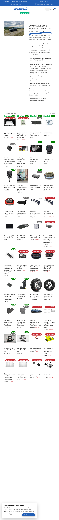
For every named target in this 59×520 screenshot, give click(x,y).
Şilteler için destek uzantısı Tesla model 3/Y (36, 159)
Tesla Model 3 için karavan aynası (35, 374)
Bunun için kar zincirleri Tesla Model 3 (34, 296)
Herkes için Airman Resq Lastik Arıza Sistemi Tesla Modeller (21, 161)
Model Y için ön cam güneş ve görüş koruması (22, 375)
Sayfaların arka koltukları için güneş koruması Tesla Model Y (22, 323)
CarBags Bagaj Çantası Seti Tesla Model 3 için (48, 187)
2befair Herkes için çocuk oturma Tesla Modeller (36, 133)
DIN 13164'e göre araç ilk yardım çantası (22, 266)
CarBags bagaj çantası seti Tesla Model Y (9, 213)
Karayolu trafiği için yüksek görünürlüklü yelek (48, 350)
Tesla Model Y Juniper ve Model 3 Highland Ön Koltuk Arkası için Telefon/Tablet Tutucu (10, 269)
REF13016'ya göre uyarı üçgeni (35, 349)
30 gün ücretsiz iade (16, 4)
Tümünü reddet (14, 515)
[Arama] (47, 9)
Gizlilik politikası (29, 511)
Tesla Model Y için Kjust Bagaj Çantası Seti (48, 266)
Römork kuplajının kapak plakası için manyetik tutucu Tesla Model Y (9, 297)
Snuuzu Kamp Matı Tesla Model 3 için (9, 349)
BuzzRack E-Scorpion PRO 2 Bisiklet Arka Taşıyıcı (22, 188)
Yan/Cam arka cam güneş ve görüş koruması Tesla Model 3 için (35, 323)
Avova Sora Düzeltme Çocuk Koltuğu (48, 159)
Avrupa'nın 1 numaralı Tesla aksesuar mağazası (16, 1)
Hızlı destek (45, 1)
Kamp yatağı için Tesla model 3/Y (35, 186)
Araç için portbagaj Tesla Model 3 (35, 213)
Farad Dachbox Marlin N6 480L (22, 236)
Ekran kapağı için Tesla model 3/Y (9, 236)
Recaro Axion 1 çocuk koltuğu (21, 295)
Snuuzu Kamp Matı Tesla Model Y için (22, 349)
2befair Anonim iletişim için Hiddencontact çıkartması (22, 134)
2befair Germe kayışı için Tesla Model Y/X (48, 133)
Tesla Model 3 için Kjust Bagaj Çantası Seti (35, 266)
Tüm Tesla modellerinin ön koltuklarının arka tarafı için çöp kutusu (9, 161)
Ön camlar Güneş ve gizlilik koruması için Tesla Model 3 (9, 376)
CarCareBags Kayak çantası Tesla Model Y (21, 213)
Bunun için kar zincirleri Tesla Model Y (48, 296)
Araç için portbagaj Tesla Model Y (48, 213)
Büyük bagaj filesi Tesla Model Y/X (35, 236)
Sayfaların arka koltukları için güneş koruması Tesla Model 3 (9, 323)
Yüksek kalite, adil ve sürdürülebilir (45, 4)
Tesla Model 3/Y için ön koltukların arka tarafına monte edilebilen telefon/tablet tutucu (49, 240)
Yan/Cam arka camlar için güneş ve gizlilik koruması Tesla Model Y (49, 324)
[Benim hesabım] (51, 9)
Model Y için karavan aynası (48, 374)
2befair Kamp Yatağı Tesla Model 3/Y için (9, 133)
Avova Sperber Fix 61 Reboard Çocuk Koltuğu (9, 187)
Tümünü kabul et (28, 515)
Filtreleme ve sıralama (11, 113)
